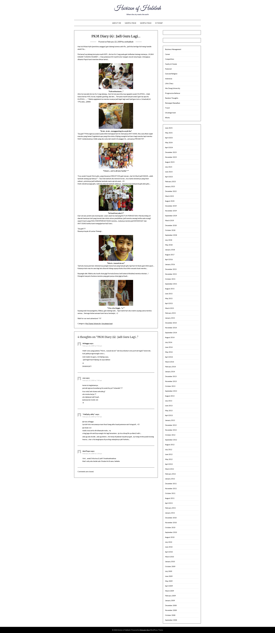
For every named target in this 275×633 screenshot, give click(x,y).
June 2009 (169, 576)
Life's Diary (169, 83)
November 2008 (171, 610)
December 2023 (171, 152)
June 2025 (169, 128)
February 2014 (170, 367)
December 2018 (171, 225)
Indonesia (168, 79)
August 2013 (169, 396)
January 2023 (170, 186)
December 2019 (171, 206)
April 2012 (169, 464)
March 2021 (169, 196)
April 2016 (169, 259)
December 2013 (171, 376)
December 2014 (171, 323)
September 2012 (171, 440)
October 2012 (170, 435)
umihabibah (128, 42)
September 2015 (171, 284)
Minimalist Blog (145, 630)
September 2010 (171, 532)
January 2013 (170, 420)
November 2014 (171, 328)
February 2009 (170, 596)
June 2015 (169, 294)
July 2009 (168, 571)
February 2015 (170, 313)
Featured (168, 69)
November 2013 (171, 381)
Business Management (173, 49)
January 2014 (170, 371)
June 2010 (169, 547)
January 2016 (170, 264)
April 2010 (169, 552)
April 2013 (169, 415)
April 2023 (169, 177)
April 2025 (169, 138)
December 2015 (171, 269)
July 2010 (168, 542)
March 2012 (169, 469)
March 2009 (169, 591)
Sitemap (159, 23)
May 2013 (169, 410)
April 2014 (169, 357)
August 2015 (169, 289)
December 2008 (171, 605)
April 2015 (169, 303)
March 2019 (169, 220)
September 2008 (171, 620)
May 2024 (169, 142)
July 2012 (168, 449)
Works (167, 118)
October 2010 (170, 527)
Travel (167, 108)
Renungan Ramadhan (172, 103)
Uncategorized (106, 323)
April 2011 (169, 503)
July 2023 (168, 167)
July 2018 (168, 240)
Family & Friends (171, 64)
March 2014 (169, 362)
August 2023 (169, 162)
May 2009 (169, 581)
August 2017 (169, 255)
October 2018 (170, 230)
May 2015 (169, 298)
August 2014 (169, 337)
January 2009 (170, 600)
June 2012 (169, 454)
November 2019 (171, 211)
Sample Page (130, 23)
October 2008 (170, 615)
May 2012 (169, 459)
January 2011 (170, 513)
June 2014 (169, 347)
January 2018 (170, 250)
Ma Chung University (93, 323)
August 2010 (169, 537)
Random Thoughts (171, 98)
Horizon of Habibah (137, 8)
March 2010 (169, 557)
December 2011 (171, 483)
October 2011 (170, 493)
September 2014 (171, 333)
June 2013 (169, 406)
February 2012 (170, 474)
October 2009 (170, 566)
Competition (169, 59)
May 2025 (169, 133)
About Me (116, 23)
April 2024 (169, 147)
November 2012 (171, 430)
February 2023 (170, 181)
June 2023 (169, 172)
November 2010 (171, 522)
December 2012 (171, 425)
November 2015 (171, 274)
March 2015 (169, 308)
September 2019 (171, 216)
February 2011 (170, 508)
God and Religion (171, 74)
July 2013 (168, 401)
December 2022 (171, 191)
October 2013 (170, 386)
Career (167, 54)
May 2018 (169, 245)
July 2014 (168, 342)
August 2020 (169, 201)
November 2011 (171, 488)
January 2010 (170, 561)
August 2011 (169, 498)
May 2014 (169, 352)
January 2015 (170, 318)
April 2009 (169, 586)
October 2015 (170, 279)
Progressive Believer (172, 93)
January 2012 (170, 479)
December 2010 (171, 518)
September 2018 (171, 235)
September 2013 (171, 391)
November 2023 (171, 157)
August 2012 (169, 445)
